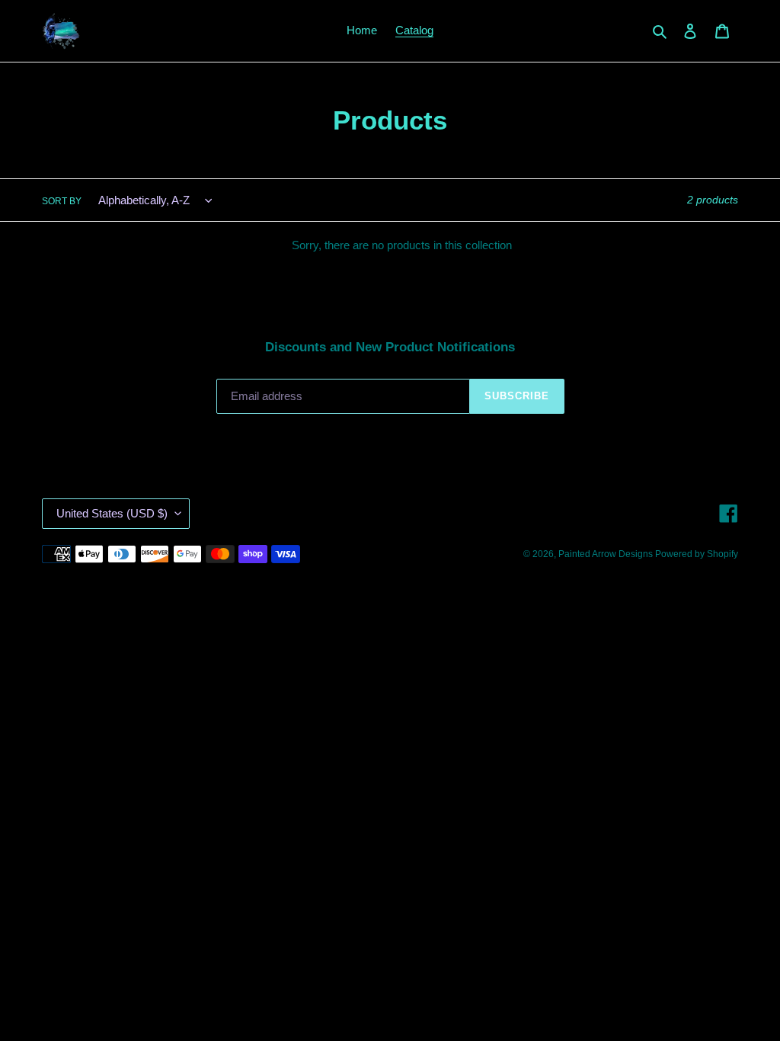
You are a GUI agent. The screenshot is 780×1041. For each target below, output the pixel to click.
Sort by (62, 201)
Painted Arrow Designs (606, 554)
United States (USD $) (112, 513)
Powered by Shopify (696, 554)
